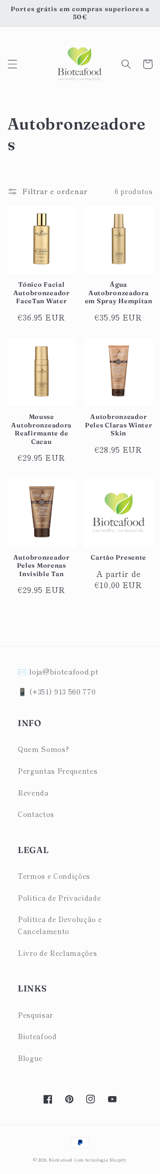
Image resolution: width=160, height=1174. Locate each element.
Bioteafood (37, 1036)
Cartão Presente (118, 557)
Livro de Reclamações (57, 953)
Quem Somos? (43, 749)
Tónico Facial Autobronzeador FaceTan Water (41, 292)
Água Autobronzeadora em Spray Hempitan (118, 292)
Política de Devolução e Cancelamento (60, 925)
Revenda (33, 792)
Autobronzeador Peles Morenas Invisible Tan (41, 565)
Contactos (36, 814)
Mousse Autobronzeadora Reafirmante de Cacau (41, 429)
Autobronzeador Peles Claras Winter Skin (118, 425)
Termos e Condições (54, 876)
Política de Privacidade (59, 897)
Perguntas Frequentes (57, 771)
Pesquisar (35, 1015)
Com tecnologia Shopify (100, 1160)
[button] (12, 64)
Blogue (30, 1058)
